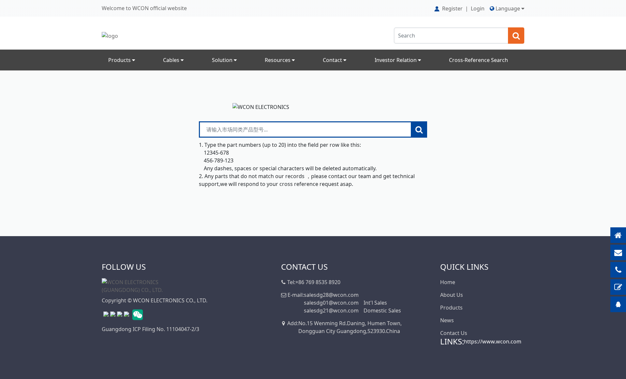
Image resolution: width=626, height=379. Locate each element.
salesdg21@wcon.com (331, 310)
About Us (451, 294)
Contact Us (453, 333)
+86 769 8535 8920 (317, 282)
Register (452, 8)
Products (120, 60)
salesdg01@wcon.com (331, 302)
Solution (223, 60)
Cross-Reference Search (478, 60)
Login (477, 8)
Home (447, 282)
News (447, 320)
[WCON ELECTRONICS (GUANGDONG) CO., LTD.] (134, 285)
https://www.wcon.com (492, 341)
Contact (333, 60)
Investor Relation (396, 60)
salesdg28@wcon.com (331, 294)
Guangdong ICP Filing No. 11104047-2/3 (150, 329)
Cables (172, 60)
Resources (278, 60)
